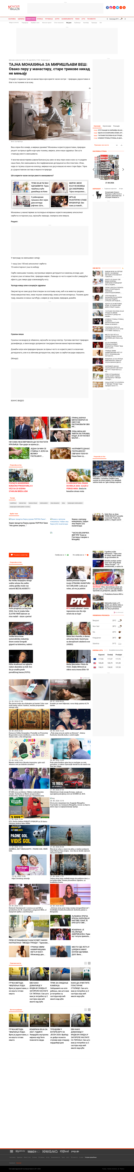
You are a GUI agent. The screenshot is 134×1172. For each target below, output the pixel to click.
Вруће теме (14, 514)
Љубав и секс (35, 22)
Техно (77, 19)
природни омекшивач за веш (20, 507)
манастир (22, 503)
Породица (25, 22)
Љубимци (77, 22)
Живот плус (30, 19)
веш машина (55, 503)
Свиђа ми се (60, 555)
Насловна (12, 19)
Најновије (97, 126)
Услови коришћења (91, 1157)
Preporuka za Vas (16, 465)
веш (63, 503)
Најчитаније (107, 126)
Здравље (21, 19)
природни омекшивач (75, 503)
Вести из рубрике (16, 1010)
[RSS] (123, 268)
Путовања (49, 19)
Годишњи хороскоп (110, 188)
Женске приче (46, 22)
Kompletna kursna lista (116, 650)
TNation (122, 1169)
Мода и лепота (14, 22)
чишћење (13, 503)
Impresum (12, 1163)
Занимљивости (67, 19)
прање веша (33, 503)
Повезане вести (15, 963)
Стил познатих (59, 22)
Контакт (18, 1163)
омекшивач (44, 503)
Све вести (96, 268)
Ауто (83, 19)
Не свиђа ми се (79, 555)
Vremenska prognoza (101, 615)
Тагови (12, 498)
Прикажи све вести (101, 145)
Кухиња (40, 19)
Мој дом (68, 22)
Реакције (116, 126)
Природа (94, 22)
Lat (121, 7)
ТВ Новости (91, 19)
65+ (101, 22)
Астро (57, 19)
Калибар (86, 22)
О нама (81, 1157)
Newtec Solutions (112, 1169)
